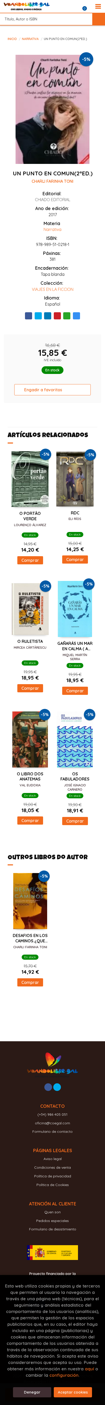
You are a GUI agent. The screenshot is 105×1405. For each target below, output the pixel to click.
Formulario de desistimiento (52, 1229)
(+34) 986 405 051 (52, 1114)
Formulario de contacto (52, 1131)
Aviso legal (53, 1158)
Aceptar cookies (73, 1392)
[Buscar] (98, 19)
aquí (89, 1368)
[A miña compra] (87, 6)
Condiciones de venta (52, 1167)
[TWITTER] (57, 1087)
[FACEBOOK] (48, 1087)
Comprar (30, 560)
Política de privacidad (52, 1176)
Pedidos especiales (52, 1220)
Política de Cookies (52, 1184)
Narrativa (31, 39)
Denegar (32, 1392)
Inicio (12, 39)
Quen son (52, 1212)
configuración (63, 1375)
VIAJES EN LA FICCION (52, 289)
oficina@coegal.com (52, 1123)
